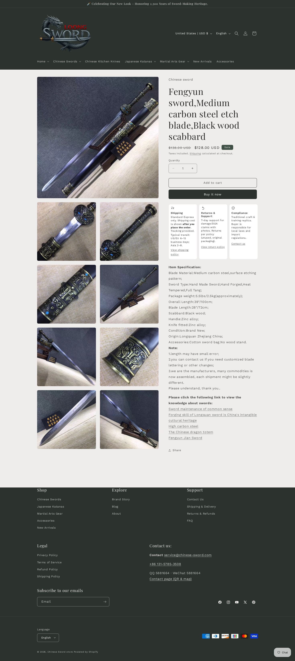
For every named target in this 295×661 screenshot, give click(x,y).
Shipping (195, 153)
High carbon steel (183, 426)
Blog (115, 506)
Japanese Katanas (50, 506)
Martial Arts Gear (50, 513)
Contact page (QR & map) (171, 579)
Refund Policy (47, 569)
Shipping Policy (48, 576)
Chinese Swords (49, 499)
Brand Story (121, 499)
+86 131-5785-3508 (165, 564)
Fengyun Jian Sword (185, 438)
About (116, 513)
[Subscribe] (104, 601)
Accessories (46, 520)
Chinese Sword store (60, 651)
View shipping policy (179, 252)
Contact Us (195, 499)
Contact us (238, 243)
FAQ (190, 520)
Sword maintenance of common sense (201, 409)
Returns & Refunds (201, 513)
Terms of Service (49, 562)
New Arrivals (46, 527)
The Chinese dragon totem (191, 432)
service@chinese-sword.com (188, 555)
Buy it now (213, 194)
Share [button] (177, 450)
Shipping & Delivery (201, 506)
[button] (43, 61)
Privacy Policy (47, 555)
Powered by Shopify (86, 651)
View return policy (213, 247)
